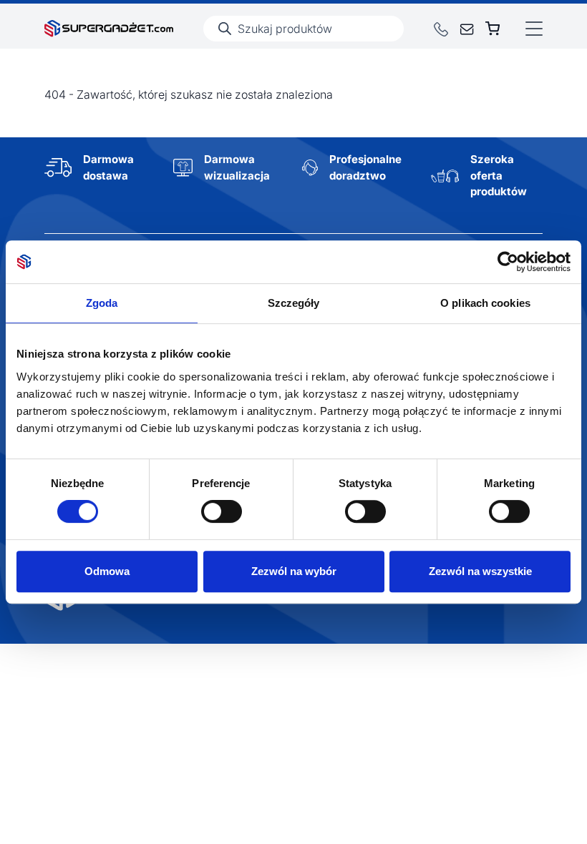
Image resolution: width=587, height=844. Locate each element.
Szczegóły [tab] (294, 303)
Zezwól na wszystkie (480, 571)
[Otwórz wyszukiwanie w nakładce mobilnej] (303, 28)
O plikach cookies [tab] (485, 303)
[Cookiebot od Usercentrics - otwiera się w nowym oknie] (508, 262)
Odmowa (107, 571)
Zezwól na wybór (293, 571)
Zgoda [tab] (102, 303)
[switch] (221, 511)
